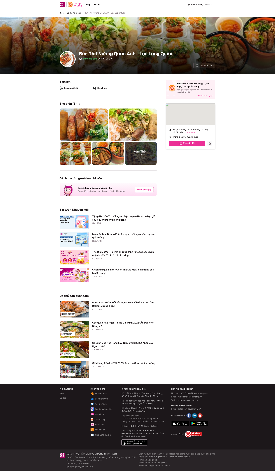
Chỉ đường (190, 132)
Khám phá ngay (205, 95)
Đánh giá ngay (144, 189)
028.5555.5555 (146, 433)
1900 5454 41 (136, 426)
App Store (180, 423)
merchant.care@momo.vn (190, 396)
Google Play (199, 423)
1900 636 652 (193, 393)
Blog (88, 4)
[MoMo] (61, 13)
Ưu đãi (97, 4)
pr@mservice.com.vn (188, 409)
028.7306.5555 (144, 430)
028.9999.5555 (129, 433)
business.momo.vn (189, 400)
